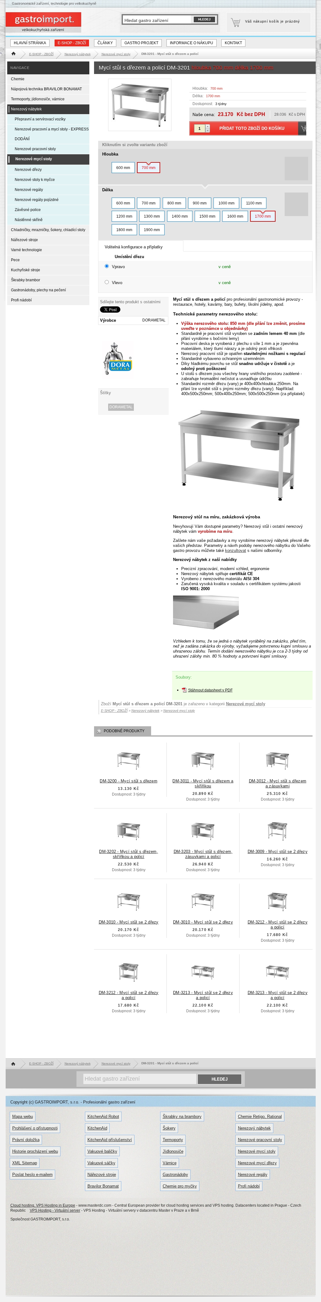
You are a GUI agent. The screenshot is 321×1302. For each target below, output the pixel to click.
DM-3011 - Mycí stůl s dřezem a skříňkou (202, 783)
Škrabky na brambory (182, 1116)
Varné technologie (26, 250)
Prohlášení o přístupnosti (35, 1128)
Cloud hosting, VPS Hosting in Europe (42, 1205)
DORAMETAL (121, 407)
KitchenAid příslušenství (109, 1139)
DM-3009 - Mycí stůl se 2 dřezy (278, 851)
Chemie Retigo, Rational (260, 1116)
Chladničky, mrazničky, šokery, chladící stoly (48, 230)
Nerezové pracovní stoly (35, 149)
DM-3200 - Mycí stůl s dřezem (128, 781)
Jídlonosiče (173, 1151)
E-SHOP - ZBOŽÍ (72, 43)
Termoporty (173, 1139)
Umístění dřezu (129, 256)
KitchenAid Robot (103, 1116)
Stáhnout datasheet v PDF (210, 690)
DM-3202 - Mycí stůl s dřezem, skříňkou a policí (128, 854)
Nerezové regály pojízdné (37, 200)
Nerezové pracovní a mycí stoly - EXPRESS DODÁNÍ (52, 134)
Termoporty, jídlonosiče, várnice (38, 99)
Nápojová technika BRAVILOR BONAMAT (46, 89)
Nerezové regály (29, 190)
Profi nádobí (21, 300)
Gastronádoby (175, 1174)
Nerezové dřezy (28, 169)
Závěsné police (28, 210)
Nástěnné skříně (29, 220)
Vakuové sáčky (101, 1163)
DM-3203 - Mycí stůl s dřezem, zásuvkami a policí (203, 854)
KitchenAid (97, 1128)
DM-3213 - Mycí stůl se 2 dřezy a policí (203, 995)
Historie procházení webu (35, 1151)
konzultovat (235, 550)
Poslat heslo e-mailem (32, 1174)
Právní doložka (25, 1139)
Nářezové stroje (24, 240)
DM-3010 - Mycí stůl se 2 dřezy (129, 922)
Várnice (169, 1163)
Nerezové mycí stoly (245, 703)
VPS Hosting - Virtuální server (55, 1210)
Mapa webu (22, 1116)
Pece (15, 260)
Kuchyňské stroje (25, 270)
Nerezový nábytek (26, 109)
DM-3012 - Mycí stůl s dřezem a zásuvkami (277, 783)
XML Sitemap (24, 1163)
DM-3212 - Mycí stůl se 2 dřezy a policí (278, 924)
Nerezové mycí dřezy (257, 1163)
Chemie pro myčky (180, 1186)
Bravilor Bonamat (103, 1186)
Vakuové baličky (102, 1151)
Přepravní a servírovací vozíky (40, 119)
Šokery (169, 1128)
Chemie (17, 79)
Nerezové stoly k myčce (35, 179)
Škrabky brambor (25, 280)
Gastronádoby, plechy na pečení (38, 290)
